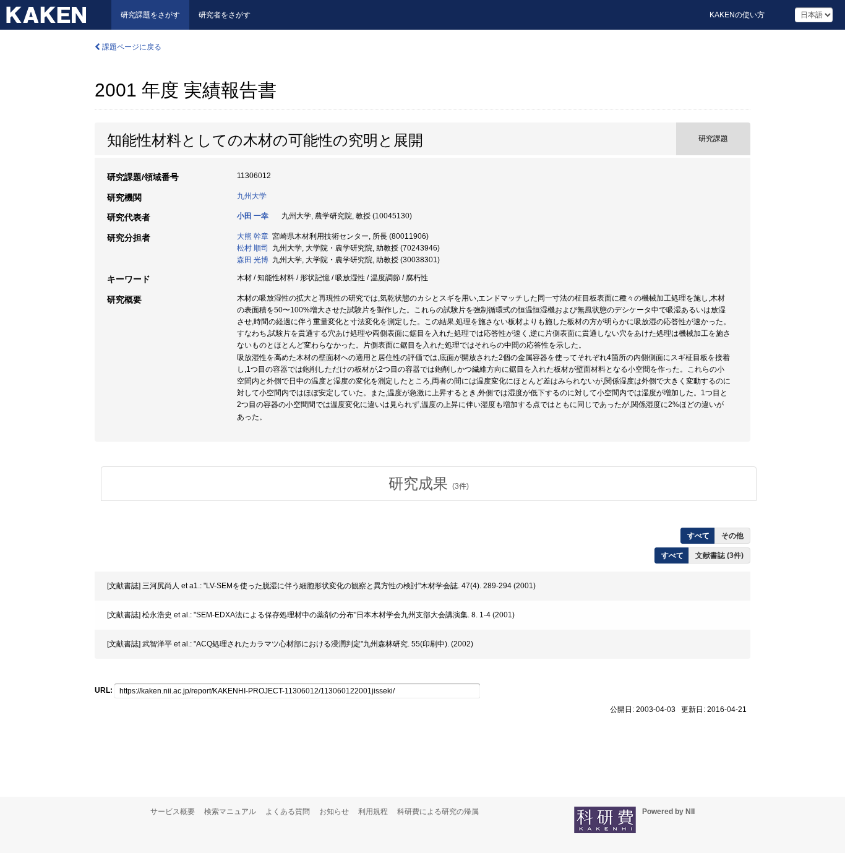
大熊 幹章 (252, 236)
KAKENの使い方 (737, 15)
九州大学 (252, 196)
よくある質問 (287, 811)
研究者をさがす (225, 15)
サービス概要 (172, 811)
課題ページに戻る (130, 47)
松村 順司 (252, 248)
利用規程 (373, 811)
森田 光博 (252, 259)
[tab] (429, 483)
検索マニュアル (230, 811)
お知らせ (334, 811)
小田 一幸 (252, 216)
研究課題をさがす (150, 15)
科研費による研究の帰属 (438, 811)
